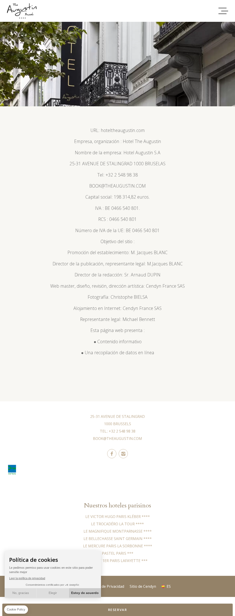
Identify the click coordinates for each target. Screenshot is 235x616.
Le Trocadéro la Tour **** (117, 523)
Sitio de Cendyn (143, 586)
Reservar (117, 610)
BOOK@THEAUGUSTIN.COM (117, 438)
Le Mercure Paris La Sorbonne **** (117, 545)
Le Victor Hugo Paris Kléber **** (117, 516)
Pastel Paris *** (117, 553)
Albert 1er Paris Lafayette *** (118, 560)
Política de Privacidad (106, 586)
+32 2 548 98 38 (122, 431)
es (169, 586)
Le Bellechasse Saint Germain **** (118, 538)
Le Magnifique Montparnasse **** (118, 531)
